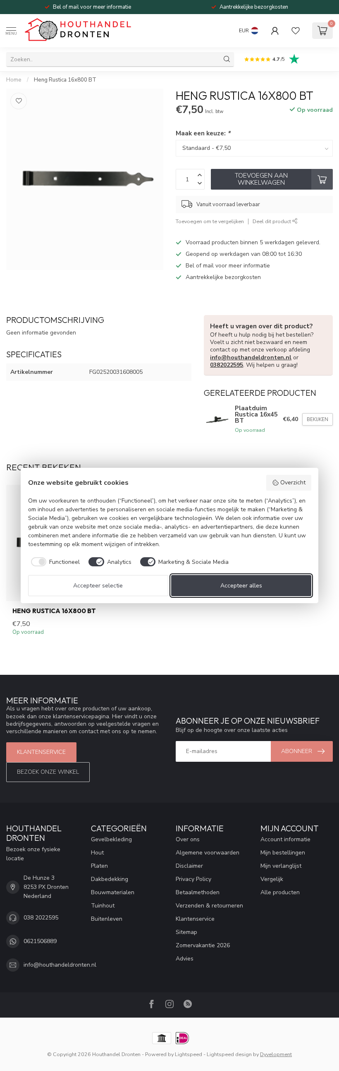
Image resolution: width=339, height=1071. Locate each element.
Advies (184, 959)
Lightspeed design (229, 1054)
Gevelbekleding (111, 839)
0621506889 (40, 941)
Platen (99, 866)
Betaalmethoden (198, 892)
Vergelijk (271, 879)
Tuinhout (103, 906)
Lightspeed (188, 1054)
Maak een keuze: (203, 133)
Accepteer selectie (98, 586)
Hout (97, 853)
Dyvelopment (276, 1054)
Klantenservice (41, 752)
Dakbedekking (109, 879)
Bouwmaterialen (112, 892)
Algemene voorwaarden (207, 853)
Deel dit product (272, 221)
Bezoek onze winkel (48, 772)
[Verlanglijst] (295, 30)
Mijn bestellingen (282, 853)
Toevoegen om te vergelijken (210, 221)
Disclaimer (189, 866)
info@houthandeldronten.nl (250, 357)
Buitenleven (106, 919)
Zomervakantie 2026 (203, 945)
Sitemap (186, 932)
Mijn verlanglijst (280, 866)
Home (13, 80)
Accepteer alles (241, 586)
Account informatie (285, 839)
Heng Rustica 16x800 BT (65, 80)
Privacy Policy (193, 879)
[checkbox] (54, 561)
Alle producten (280, 892)
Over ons (188, 839)
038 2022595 (41, 918)
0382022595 (226, 365)
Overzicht (293, 482)
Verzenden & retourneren (209, 906)
